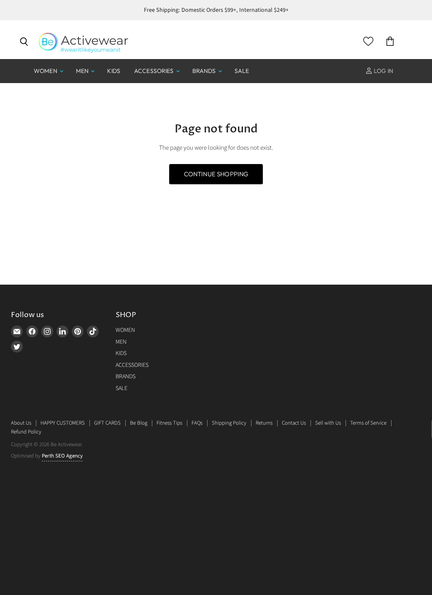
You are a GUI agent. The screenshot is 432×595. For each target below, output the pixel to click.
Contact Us (294, 423)
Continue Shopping (216, 174)
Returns (264, 423)
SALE (242, 71)
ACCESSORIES (154, 71)
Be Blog (138, 423)
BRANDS (204, 71)
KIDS (113, 71)
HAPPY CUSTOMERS (62, 423)
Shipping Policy (229, 423)
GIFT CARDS (107, 423)
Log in (383, 71)
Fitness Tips (169, 423)
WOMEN (46, 71)
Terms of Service (368, 423)
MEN (83, 71)
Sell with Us (328, 423)
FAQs (197, 423)
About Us (21, 423)
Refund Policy (26, 432)
